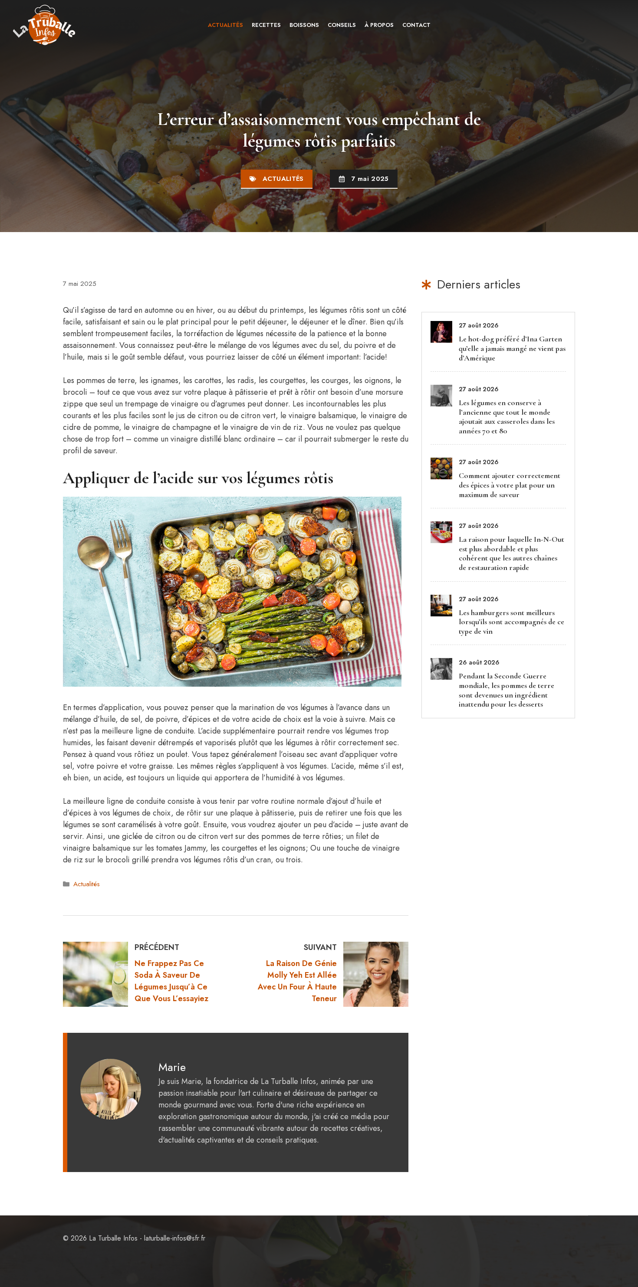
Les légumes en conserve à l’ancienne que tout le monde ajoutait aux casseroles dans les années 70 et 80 (507, 417)
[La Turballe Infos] (45, 25)
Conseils (342, 25)
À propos (379, 25)
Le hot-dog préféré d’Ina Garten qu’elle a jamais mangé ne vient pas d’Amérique (512, 348)
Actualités (225, 25)
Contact (416, 25)
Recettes (266, 25)
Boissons (304, 25)
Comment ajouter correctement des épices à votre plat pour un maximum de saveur (509, 485)
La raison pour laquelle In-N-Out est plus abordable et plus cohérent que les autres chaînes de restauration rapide (511, 553)
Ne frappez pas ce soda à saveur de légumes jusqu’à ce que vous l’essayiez (171, 981)
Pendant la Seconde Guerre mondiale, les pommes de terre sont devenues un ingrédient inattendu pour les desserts (506, 690)
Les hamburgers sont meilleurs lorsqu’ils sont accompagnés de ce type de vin (511, 622)
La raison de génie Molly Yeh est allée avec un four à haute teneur (297, 981)
